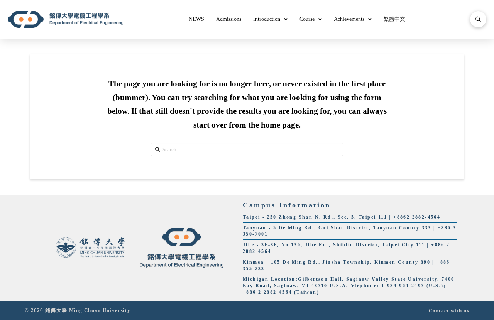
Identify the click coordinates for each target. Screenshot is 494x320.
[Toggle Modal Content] (478, 19)
